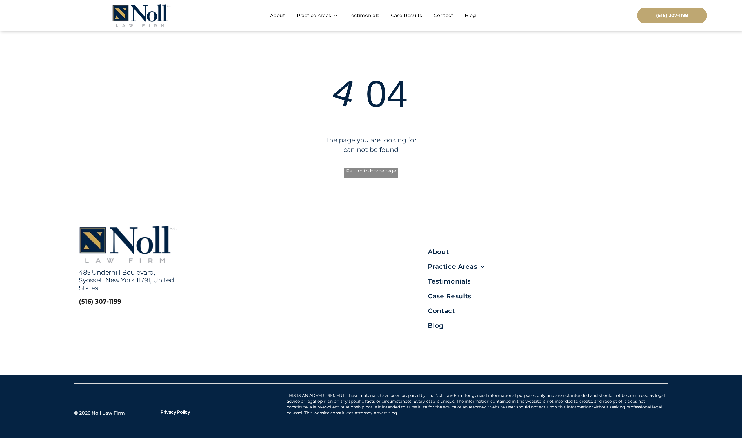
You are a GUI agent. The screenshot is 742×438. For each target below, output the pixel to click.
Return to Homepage (371, 171)
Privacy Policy (175, 412)
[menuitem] (277, 15)
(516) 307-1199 (100, 302)
